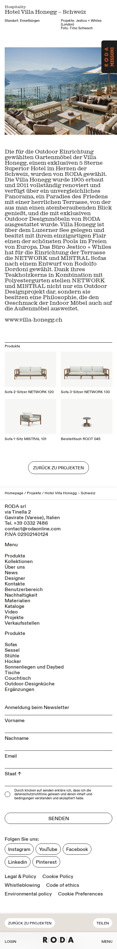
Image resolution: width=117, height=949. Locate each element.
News (11, 573)
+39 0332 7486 (31, 523)
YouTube (48, 849)
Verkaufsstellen (22, 623)
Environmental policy (28, 894)
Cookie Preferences (80, 894)
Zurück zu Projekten (29, 923)
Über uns (15, 567)
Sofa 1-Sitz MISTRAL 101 (25, 439)
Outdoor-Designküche (30, 684)
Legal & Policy (20, 876)
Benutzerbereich (24, 589)
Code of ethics (62, 885)
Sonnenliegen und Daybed (34, 667)
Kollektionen (19, 561)
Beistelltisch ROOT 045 (80, 439)
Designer (15, 578)
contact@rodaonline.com (33, 529)
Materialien (17, 601)
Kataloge (14, 606)
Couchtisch (18, 678)
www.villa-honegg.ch (33, 319)
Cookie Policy (57, 876)
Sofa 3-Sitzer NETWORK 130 (85, 392)
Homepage (14, 493)
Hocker (13, 661)
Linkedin (17, 862)
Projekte (34, 493)
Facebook (77, 849)
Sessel (12, 650)
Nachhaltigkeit (21, 595)
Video (11, 612)
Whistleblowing (22, 885)
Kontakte (15, 584)
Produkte (15, 556)
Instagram (19, 849)
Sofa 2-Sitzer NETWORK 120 (29, 392)
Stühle (12, 656)
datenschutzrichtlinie (30, 794)
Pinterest (46, 862)
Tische (12, 672)
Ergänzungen (19, 689)
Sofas (11, 644)
